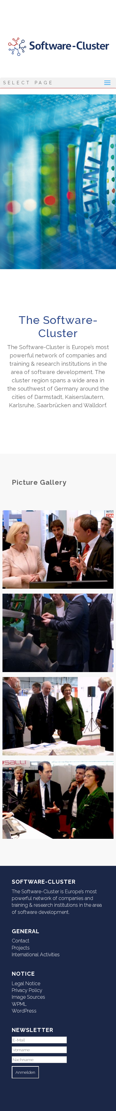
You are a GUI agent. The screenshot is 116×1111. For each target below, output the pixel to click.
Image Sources (28, 997)
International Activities (36, 955)
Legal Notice (26, 983)
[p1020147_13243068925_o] (58, 754)
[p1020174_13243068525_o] (58, 837)
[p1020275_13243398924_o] (58, 587)
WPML (19, 1004)
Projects (21, 948)
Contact (20, 941)
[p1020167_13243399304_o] (58, 670)
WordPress (24, 1011)
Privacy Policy (27, 990)
